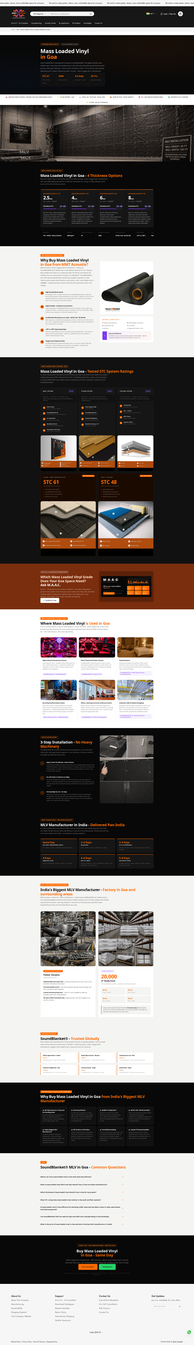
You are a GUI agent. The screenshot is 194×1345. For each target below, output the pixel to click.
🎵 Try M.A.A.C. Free (49, 600)
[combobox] (71, 14)
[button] (39, 14)
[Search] (91, 14)
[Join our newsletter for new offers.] (179, 1306)
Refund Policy (16, 1342)
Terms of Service (39, 1342)
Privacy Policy (27, 1342)
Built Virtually (178, 1341)
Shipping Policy (52, 1342)
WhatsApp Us (107, 1267)
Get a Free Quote (88, 1267)
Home (13, 30)
